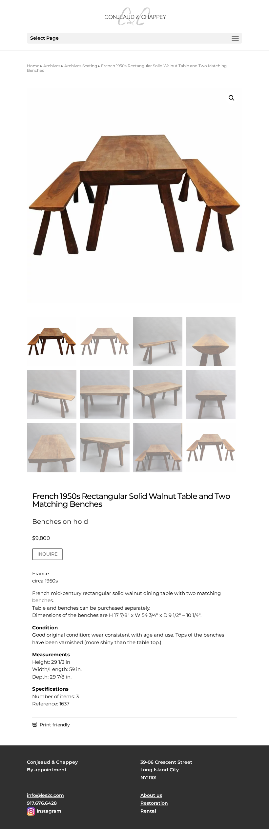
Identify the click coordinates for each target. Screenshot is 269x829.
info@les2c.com (45, 795)
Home (33, 65)
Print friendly (51, 725)
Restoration (154, 803)
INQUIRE (47, 554)
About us (151, 795)
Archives (51, 65)
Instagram (49, 811)
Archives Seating (80, 65)
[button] (232, 98)
